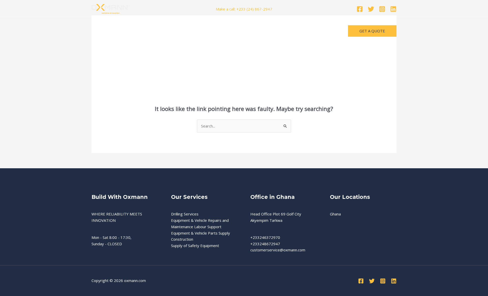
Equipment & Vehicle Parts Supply (200, 233)
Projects (121, 30)
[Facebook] (360, 9)
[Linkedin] (393, 9)
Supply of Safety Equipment (195, 245)
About (169, 30)
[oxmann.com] (111, 8)
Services (143, 30)
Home (100, 30)
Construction (182, 239)
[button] (153, 30)
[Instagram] (382, 9)
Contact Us (191, 30)
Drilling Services (185, 213)
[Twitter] (371, 9)
